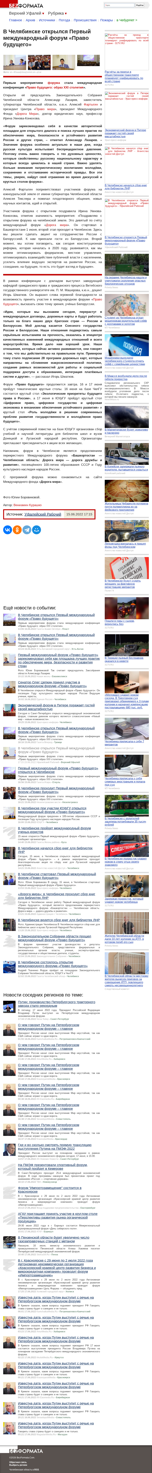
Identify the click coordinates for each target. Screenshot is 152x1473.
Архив (30, 20)
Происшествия (85, 20)
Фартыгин (91, 104)
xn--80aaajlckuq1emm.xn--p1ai (25, 72)
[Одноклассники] (17, 529)
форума (54, 83)
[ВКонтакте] (7, 529)
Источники (47, 20)
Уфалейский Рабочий (42, 514)
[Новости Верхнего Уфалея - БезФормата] (22, 4)
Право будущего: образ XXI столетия (55, 87)
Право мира (45, 109)
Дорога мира (56, 225)
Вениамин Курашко (28, 505)
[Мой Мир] (36, 529)
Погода (64, 20)
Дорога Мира (27, 114)
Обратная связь (18, 1462)
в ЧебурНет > (127, 20)
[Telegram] (26, 529)
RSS (36, 1469)
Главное (15, 20)
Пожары (106, 20)
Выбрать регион (18, 1465)
